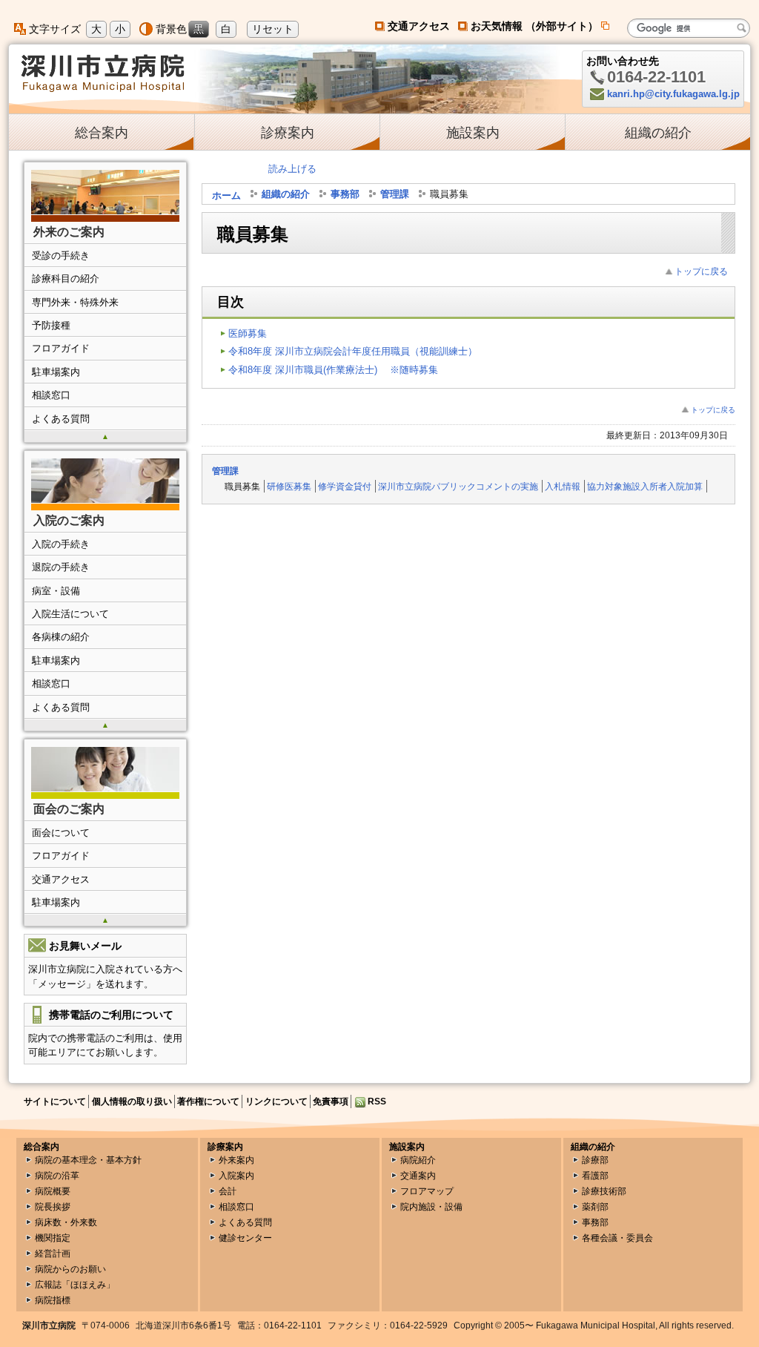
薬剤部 (595, 1207)
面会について (61, 832)
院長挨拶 (52, 1207)
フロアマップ (427, 1191)
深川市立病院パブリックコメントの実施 (458, 486)
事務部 (345, 194)
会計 (227, 1191)
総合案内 (101, 132)
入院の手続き (61, 544)
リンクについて (276, 1101)
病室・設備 (56, 590)
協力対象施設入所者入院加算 (645, 486)
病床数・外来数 (66, 1222)
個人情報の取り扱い (132, 1101)
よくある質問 (61, 418)
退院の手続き (61, 567)
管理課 (394, 194)
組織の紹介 (658, 132)
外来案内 (236, 1160)
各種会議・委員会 (617, 1238)
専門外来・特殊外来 (75, 302)
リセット (273, 29)
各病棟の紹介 (61, 636)
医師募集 (247, 333)
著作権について (208, 1101)
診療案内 (287, 132)
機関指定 (52, 1238)
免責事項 (330, 1101)
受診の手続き (61, 255)
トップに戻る (701, 271)
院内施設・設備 (431, 1207)
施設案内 (473, 132)
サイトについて (55, 1101)
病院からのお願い (70, 1269)
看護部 (595, 1175)
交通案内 (418, 1175)
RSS (377, 1101)
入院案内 (236, 1175)
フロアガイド (61, 348)
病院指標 (52, 1300)
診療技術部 (604, 1191)
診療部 (595, 1160)
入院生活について (70, 613)
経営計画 (52, 1253)
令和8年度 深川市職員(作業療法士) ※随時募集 (333, 369)
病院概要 (52, 1191)
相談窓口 (51, 395)
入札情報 (562, 486)
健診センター (245, 1238)
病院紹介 (418, 1160)
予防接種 (51, 325)
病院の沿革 (57, 1175)
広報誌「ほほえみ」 (75, 1285)
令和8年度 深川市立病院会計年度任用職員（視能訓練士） (352, 351)
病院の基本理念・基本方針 (88, 1160)
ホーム (226, 195)
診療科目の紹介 (65, 278)
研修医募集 (289, 486)
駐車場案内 (56, 372)
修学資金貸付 (344, 486)
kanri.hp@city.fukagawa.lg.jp (673, 93)
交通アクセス (419, 26)
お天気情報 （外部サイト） (541, 26)
